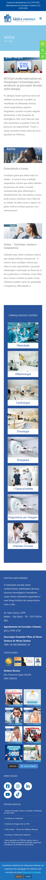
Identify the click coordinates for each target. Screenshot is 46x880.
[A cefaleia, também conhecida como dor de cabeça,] (13, 735)
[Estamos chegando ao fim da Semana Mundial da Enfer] (32, 735)
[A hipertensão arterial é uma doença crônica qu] (32, 753)
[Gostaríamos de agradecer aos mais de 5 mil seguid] (13, 753)
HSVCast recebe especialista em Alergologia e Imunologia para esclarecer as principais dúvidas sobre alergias (23, 83)
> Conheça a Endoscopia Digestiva (17, 835)
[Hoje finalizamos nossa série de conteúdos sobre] (13, 716)
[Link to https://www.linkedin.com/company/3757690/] (28, 786)
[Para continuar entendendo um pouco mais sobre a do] (32, 716)
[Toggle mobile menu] (40, 18)
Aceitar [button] (28, 876)
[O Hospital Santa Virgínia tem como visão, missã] (13, 697)
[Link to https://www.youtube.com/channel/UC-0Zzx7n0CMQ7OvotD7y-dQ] (8, 794)
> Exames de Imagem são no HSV (17, 824)
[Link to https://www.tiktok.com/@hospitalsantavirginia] (18, 794)
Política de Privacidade (31, 872)
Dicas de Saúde (23, 61)
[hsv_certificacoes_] (23, 657)
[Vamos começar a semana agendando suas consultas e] (32, 697)
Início (5, 41)
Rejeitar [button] (18, 876)
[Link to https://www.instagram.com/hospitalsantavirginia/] (18, 786)
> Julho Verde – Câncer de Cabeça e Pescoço (21, 829)
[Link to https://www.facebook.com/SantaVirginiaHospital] (8, 786)
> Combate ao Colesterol (13, 818)
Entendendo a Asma (16, 168)
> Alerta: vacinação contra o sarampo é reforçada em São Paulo (23, 812)
